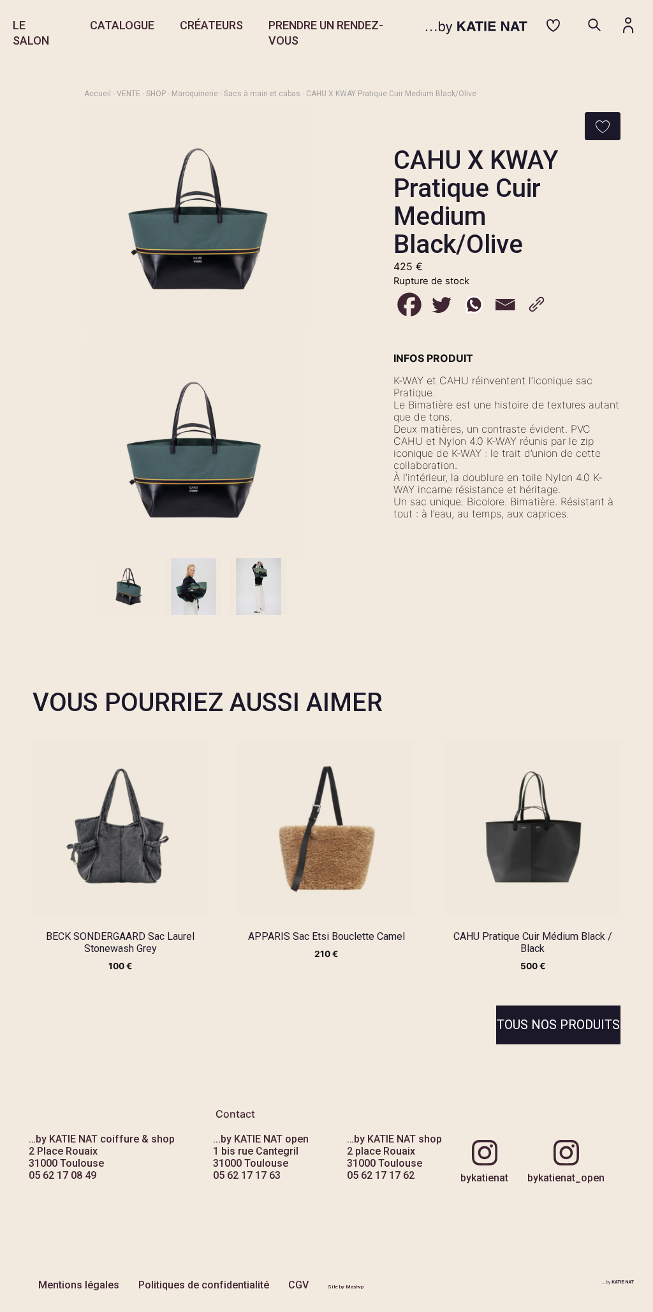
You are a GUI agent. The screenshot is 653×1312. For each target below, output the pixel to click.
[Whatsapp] (473, 305)
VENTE (128, 93)
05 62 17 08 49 (62, 1175)
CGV (298, 1285)
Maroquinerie (195, 93)
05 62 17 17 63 (247, 1175)
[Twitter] (441, 305)
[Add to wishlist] (602, 126)
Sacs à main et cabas (262, 93)
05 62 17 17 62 (381, 1175)
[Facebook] (409, 305)
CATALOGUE (122, 25)
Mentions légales (78, 1285)
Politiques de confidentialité (203, 1285)
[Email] (505, 305)
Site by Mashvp (345, 1287)
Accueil (97, 93)
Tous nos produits (558, 1024)
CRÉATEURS (211, 25)
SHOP (156, 93)
